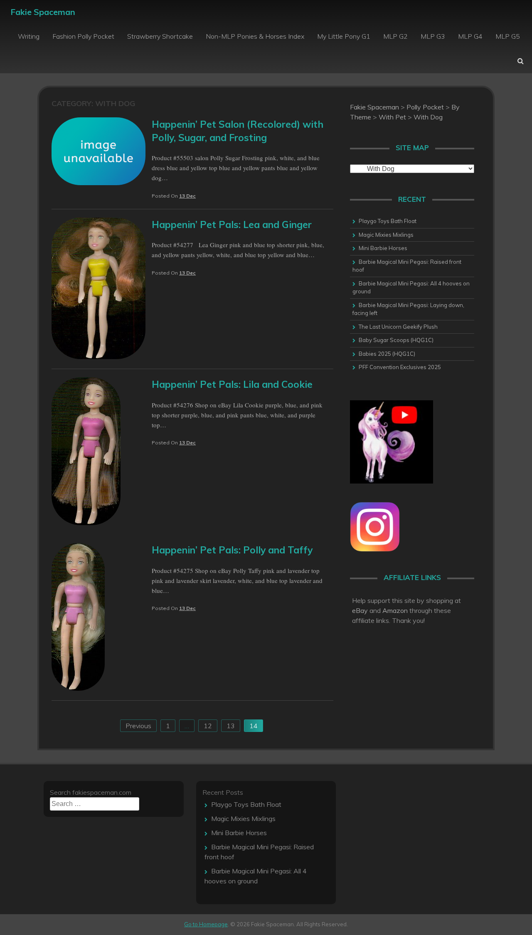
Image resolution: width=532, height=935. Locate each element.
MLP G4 (470, 36)
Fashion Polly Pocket (83, 36)
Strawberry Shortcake (160, 36)
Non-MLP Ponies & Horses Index (255, 36)
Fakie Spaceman (42, 12)
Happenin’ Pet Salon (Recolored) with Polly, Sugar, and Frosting (237, 131)
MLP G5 (507, 36)
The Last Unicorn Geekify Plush (398, 326)
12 (208, 726)
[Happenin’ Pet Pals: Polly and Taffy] (78, 688)
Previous (138, 726)
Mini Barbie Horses (383, 248)
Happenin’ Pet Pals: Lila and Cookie (232, 384)
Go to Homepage (206, 924)
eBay (360, 610)
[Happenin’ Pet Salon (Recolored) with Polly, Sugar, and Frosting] (98, 183)
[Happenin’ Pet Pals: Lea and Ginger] (98, 356)
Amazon (395, 610)
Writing (28, 36)
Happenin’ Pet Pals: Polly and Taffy (232, 550)
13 (231, 726)
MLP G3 (433, 36)
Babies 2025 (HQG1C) (387, 353)
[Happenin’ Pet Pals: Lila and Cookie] (86, 522)
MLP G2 (395, 36)
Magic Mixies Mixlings (386, 234)
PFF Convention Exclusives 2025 (400, 367)
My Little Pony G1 (343, 36)
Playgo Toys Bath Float (387, 221)
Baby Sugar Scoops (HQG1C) (396, 340)
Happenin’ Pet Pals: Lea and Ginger (232, 224)
